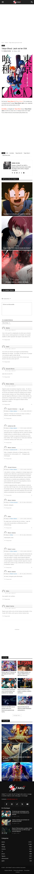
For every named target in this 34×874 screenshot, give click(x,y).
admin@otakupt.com (12, 799)
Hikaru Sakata (13, 411)
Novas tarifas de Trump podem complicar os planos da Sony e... (24, 691)
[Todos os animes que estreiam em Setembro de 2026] (17, 752)
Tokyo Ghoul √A (11, 101)
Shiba (11, 535)
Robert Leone (13, 573)
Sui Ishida (4, 108)
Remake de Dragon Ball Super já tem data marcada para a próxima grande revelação (16, 777)
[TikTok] (19, 172)
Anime (6, 42)
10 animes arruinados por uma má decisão (17, 214)
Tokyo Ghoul (17, 108)
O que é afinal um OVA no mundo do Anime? (17, 248)
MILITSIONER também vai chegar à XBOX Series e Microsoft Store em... (24, 674)
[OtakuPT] (17, 2)
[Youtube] (23, 172)
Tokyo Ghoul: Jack (6, 155)
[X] (21, 172)
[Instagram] (14, 172)
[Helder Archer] (7, 168)
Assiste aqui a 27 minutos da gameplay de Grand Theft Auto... (9, 674)
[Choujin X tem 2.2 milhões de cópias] (17, 267)
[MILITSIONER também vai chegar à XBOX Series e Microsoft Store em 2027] (25, 666)
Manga (17, 279)
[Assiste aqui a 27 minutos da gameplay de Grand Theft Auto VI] (9, 666)
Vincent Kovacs (14, 502)
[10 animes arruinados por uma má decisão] (17, 199)
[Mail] (16, 172)
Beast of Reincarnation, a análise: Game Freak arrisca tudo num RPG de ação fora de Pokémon (22, 830)
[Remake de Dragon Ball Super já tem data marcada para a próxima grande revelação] (17, 771)
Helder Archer (7, 51)
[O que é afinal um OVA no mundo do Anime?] (17, 233)
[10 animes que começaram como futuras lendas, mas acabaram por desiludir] (9, 683)
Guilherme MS (13, 449)
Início (3, 42)
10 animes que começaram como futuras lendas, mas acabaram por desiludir (8, 691)
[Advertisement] (17, 23)
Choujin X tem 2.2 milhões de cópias (17, 282)
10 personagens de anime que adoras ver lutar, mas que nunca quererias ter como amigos (16, 737)
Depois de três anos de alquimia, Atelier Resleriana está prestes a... (24, 708)
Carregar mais (16, 715)
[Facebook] (12, 172)
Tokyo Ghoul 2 (19, 101)
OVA (7, 153)
